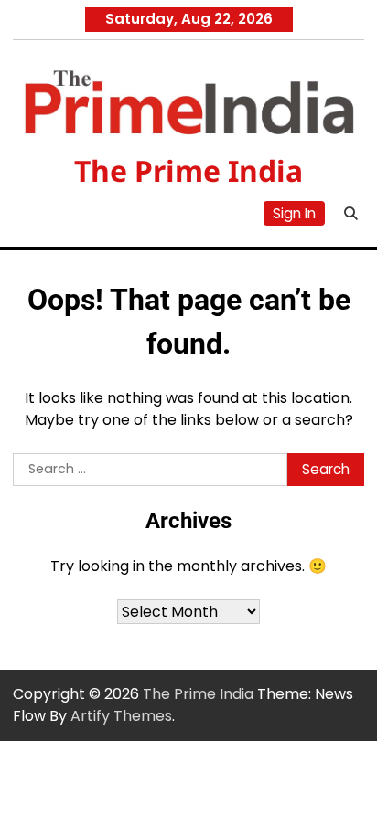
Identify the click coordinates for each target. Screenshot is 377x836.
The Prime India (188, 170)
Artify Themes (121, 715)
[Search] (350, 213)
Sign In (294, 213)
